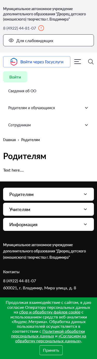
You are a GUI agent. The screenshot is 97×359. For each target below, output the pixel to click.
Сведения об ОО (22, 91)
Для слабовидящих (34, 40)
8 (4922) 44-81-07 (19, 27)
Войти (15, 76)
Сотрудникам (19, 125)
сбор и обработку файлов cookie (49, 311)
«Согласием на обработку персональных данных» (50, 338)
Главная (9, 140)
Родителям (30, 140)
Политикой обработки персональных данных (48, 333)
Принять (51, 350)
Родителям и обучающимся (31, 108)
